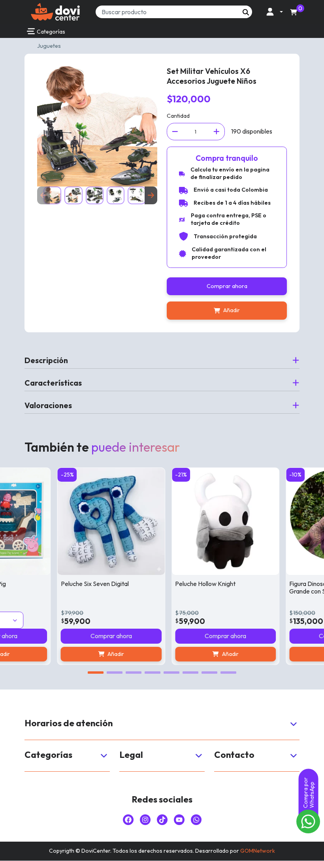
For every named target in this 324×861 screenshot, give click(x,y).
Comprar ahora (227, 286)
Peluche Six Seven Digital (82, 584)
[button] (272, 12)
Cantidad (178, 115)
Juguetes (49, 45)
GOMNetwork (257, 850)
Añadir (231, 310)
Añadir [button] (103, 654)
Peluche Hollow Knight (192, 584)
